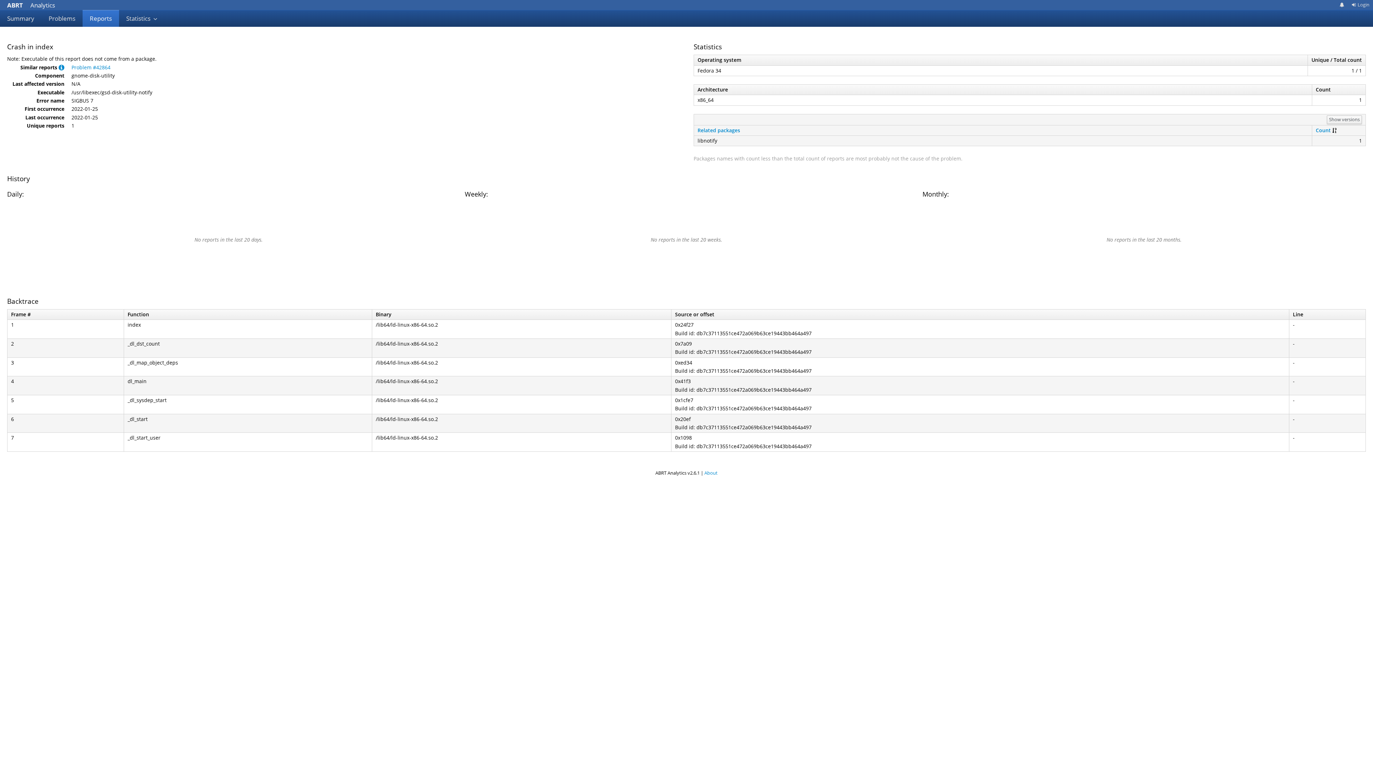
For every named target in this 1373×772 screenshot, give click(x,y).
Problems (62, 18)
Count (1323, 130)
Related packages (719, 130)
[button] (61, 67)
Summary (20, 18)
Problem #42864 (91, 67)
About (711, 473)
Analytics (31, 5)
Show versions (1344, 119)
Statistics (139, 18)
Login (1363, 4)
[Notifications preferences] (1342, 5)
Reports (101, 18)
